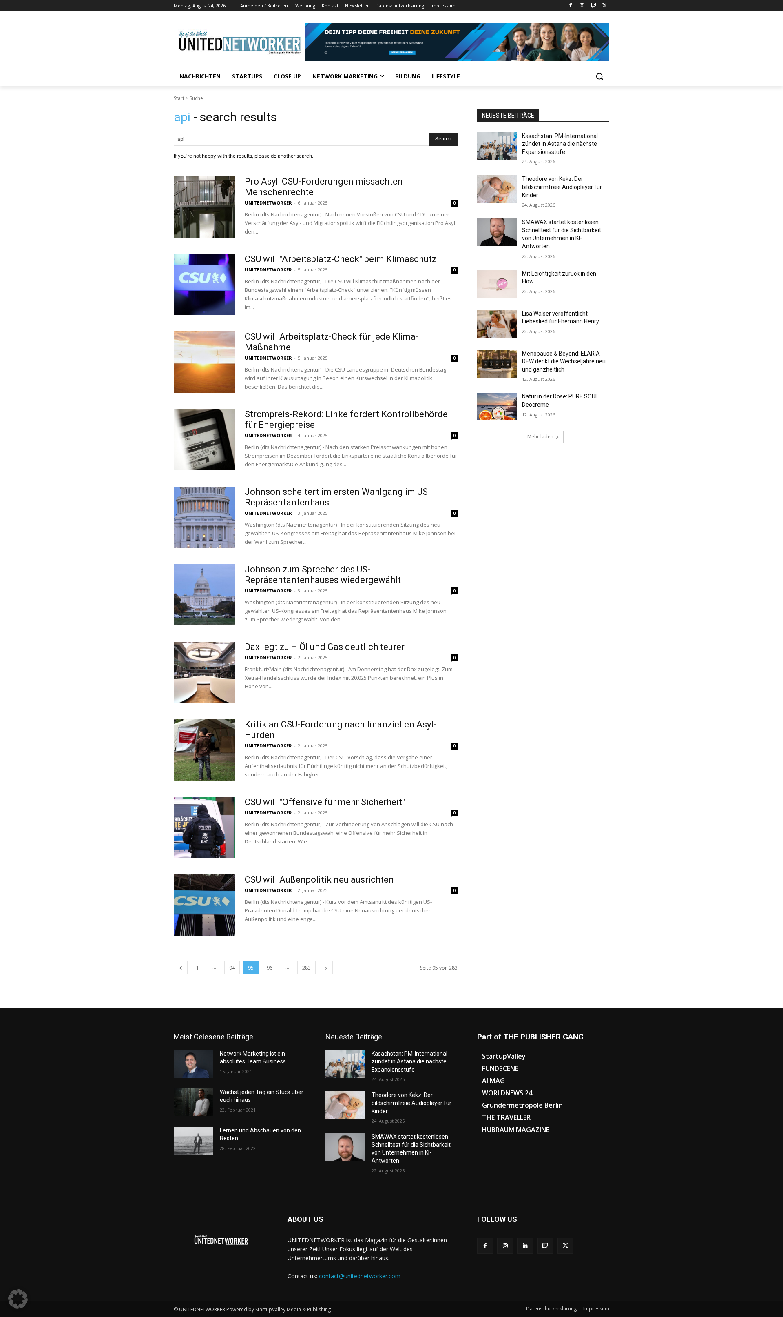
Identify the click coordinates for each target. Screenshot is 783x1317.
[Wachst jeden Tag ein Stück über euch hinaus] (193, 1102)
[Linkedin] (525, 1246)
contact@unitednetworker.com (359, 1276)
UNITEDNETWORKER (268, 203)
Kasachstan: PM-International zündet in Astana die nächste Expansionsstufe (560, 144)
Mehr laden (540, 436)
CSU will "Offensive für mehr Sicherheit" (325, 802)
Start (179, 98)
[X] (604, 6)
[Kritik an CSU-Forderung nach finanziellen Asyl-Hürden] (204, 750)
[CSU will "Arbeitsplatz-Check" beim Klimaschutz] (204, 284)
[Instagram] (582, 6)
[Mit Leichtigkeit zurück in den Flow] (497, 284)
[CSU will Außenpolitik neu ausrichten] (204, 905)
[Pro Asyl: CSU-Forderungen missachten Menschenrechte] (204, 207)
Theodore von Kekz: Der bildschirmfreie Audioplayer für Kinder (562, 187)
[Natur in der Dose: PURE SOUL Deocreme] (497, 406)
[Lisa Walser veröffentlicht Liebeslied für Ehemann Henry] (497, 324)
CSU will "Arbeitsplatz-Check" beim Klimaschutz (340, 259)
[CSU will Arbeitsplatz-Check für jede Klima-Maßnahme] (204, 362)
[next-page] (326, 967)
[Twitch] (593, 6)
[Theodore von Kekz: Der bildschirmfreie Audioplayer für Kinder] (497, 189)
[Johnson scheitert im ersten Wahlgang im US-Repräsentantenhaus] (204, 517)
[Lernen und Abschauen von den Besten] (193, 1141)
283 (306, 967)
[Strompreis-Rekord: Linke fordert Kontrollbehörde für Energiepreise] (204, 439)
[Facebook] (570, 6)
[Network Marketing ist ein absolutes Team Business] (193, 1064)
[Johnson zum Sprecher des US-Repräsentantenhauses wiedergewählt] (204, 594)
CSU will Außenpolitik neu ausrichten (319, 879)
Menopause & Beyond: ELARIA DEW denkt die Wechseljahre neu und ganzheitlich (564, 361)
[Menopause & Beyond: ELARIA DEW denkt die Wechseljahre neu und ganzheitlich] (497, 364)
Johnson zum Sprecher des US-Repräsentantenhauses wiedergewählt (323, 574)
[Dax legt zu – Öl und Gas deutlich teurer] (204, 672)
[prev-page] (181, 967)
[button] (599, 76)
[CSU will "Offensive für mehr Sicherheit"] (204, 827)
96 (269, 967)
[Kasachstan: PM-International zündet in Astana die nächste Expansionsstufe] (497, 146)
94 (232, 967)
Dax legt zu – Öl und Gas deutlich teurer (325, 647)
